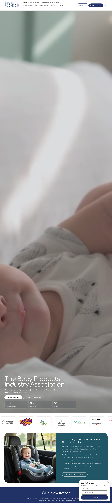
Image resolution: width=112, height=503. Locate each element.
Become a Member (96, 5)
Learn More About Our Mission (75, 474)
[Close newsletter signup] (108, 482)
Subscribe (94, 497)
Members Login (82, 5)
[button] (34, 3)
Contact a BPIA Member (34, 397)
